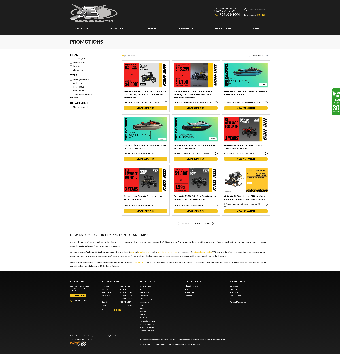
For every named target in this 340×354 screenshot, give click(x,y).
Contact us (139, 262)
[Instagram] (263, 15)
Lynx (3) (76, 66)
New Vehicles (82, 28)
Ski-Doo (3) (78, 69)
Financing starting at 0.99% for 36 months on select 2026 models (194, 147)
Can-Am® (143, 318)
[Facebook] (258, 15)
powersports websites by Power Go (104, 336)
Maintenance (234, 299)
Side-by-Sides (144, 292)
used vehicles (144, 252)
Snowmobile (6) (80, 90)
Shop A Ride (85, 339)
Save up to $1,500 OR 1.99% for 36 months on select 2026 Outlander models (195, 197)
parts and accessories (202, 252)
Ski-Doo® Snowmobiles (148, 324)
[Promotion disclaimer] (166, 102)
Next (207, 223)
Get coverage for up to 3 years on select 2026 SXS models (143, 197)
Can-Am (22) (79, 58)
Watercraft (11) (80, 83)
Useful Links (237, 281)
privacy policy (182, 344)
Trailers (142, 315)
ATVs (141, 289)
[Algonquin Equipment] (94, 13)
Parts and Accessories (238, 302)
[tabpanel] (117, 295)
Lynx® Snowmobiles (147, 327)
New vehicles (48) (81, 107)
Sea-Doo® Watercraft (147, 321)
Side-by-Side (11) (81, 79)
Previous (186, 223)
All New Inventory (146, 286)
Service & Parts (222, 28)
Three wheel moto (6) (82, 94)
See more (74, 98)
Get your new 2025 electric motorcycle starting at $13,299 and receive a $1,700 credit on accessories (193, 94)
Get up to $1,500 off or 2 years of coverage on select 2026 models (245, 93)
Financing (152, 28)
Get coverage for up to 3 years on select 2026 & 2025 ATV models (244, 147)
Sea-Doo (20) (79, 62)
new (132, 252)
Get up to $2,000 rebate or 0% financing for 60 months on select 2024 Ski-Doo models (245, 197)
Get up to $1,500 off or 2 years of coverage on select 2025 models (145, 147)
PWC (141, 305)
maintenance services (167, 252)
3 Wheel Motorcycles (147, 299)
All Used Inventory (191, 286)
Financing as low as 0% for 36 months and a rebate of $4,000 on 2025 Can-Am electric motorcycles (145, 94)
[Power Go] (94, 343)
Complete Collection (147, 331)
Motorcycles (144, 296)
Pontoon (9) (78, 86)
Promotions (185, 28)
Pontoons (143, 311)
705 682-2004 (230, 14)
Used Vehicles (118, 28)
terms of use (195, 344)
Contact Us (259, 28)
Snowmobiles (144, 302)
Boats (142, 308)
